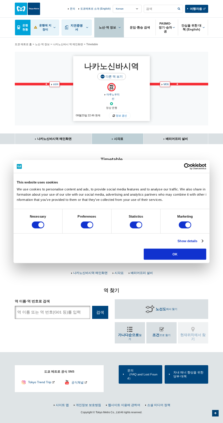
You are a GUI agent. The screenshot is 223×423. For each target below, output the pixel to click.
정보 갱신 (121, 115)
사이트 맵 (62, 405)
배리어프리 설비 (177, 138)
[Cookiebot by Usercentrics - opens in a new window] (187, 166)
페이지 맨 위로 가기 (215, 413)
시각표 (118, 138)
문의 (72, 8)
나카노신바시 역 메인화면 (68, 44)
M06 (166, 84)
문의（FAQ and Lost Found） (142, 374)
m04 (55, 84)
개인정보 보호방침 (88, 405)
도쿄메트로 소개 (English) (95, 8)
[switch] (87, 224)
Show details (187, 241)
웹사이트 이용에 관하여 (124, 405)
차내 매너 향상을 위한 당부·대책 (188, 374)
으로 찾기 (161, 335)
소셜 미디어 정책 (158, 405)
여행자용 (196, 8)
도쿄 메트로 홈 (23, 44)
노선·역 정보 (42, 44)
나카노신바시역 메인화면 (54, 138)
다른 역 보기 (114, 76)
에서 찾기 (166, 309)
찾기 (130, 337)
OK (174, 254)
